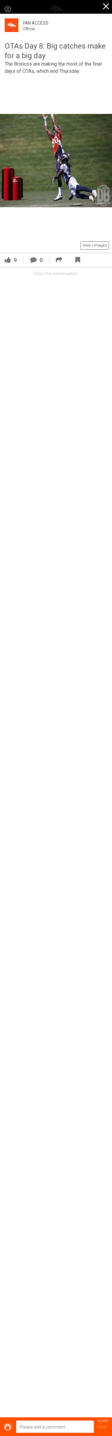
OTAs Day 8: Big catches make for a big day (55, 51)
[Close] (106, 7)
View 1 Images (95, 245)
